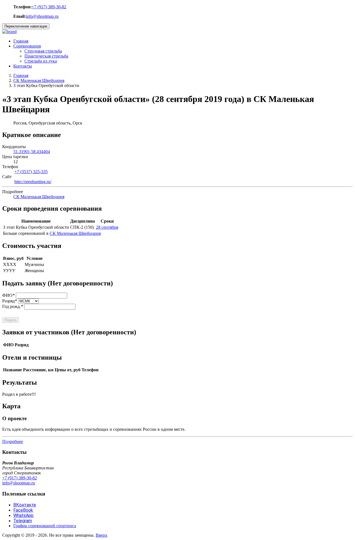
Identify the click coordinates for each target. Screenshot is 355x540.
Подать (10, 320)
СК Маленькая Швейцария (38, 80)
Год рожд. (12, 306)
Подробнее (12, 441)
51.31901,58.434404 (31, 151)
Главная (20, 41)
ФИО (8, 295)
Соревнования (27, 46)
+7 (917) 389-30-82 (49, 6)
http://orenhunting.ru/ (32, 181)
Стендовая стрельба (43, 51)
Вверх (101, 535)
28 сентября (107, 227)
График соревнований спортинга (44, 525)
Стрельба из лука (40, 61)
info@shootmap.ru (42, 16)
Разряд (9, 300)
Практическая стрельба (46, 56)
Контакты (22, 66)
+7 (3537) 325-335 (31, 171)
